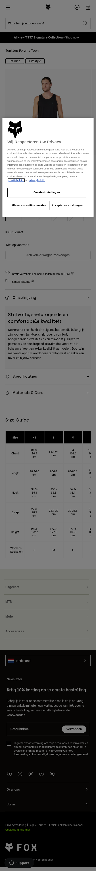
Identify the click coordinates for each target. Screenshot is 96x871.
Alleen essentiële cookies (29, 205)
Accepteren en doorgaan (68, 205)
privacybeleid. (37, 180)
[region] (48, 167)
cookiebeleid (16, 180)
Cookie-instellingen (46, 192)
